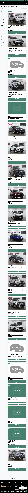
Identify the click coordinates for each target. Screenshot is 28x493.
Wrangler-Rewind (2, 486)
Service (15, 482)
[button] (26, 3)
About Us (22, 482)
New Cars (9, 482)
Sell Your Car (9, 486)
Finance (9, 485)
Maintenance (16, 483)
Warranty (16, 488)
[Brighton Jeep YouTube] (26, 0)
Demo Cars (9, 483)
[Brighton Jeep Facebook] (24, 0)
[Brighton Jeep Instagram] (25, 0)
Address (22, 0)
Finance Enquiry (16, 54)
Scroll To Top (14, 478)
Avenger (2, 482)
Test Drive (9, 487)
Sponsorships (22, 486)
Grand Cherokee (3, 483)
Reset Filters (10, 11)
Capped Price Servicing (17, 486)
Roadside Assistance (17, 489)
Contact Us (22, 483)
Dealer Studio (5, 492)
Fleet (21, 485)
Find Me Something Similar (17, 140)
